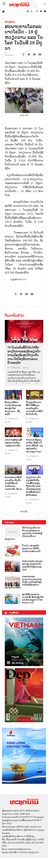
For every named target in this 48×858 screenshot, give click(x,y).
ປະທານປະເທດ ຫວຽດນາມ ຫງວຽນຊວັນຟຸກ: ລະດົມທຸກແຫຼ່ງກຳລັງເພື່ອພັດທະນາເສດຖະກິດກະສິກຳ (23, 582)
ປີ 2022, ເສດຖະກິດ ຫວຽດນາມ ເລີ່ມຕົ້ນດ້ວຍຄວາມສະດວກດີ (31, 548)
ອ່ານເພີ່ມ (24, 511)
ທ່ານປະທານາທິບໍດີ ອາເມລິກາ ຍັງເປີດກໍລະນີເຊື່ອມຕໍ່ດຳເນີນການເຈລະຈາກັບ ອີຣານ (13, 483)
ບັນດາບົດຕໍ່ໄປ (14, 315)
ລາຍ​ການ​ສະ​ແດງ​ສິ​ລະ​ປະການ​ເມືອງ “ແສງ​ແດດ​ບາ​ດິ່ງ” (13, 443)
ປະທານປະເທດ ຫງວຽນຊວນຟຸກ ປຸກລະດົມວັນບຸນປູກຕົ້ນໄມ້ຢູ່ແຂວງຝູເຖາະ (32, 565)
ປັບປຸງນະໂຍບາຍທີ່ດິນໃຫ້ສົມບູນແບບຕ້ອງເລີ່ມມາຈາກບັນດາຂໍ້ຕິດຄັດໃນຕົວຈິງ (34, 408)
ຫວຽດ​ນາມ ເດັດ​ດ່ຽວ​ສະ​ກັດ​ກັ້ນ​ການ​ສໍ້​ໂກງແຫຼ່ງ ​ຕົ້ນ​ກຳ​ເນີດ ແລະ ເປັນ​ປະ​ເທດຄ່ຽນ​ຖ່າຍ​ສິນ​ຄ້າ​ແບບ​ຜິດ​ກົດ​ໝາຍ (33, 486)
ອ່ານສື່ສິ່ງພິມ (14, 613)
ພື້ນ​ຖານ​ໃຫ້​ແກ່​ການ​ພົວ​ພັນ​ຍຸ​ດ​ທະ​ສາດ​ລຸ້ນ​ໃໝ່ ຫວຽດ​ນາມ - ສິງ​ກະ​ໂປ (13, 408)
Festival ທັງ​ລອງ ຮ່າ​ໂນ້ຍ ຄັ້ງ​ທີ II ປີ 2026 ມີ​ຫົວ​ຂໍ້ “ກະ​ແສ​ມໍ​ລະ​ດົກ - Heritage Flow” (34, 446)
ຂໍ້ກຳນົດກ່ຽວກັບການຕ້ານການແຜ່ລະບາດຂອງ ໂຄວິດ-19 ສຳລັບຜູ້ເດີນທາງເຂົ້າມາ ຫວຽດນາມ (23, 533)
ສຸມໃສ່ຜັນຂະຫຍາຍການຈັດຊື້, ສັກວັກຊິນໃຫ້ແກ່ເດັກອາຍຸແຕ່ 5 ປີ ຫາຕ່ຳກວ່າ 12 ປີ (32, 598)
